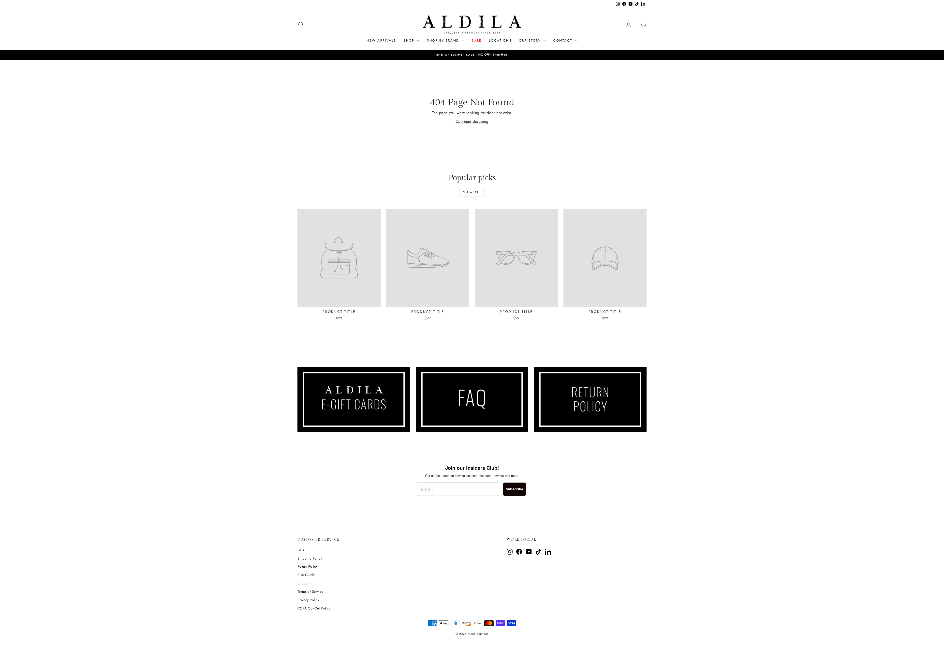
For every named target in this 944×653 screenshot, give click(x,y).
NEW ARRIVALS (381, 40)
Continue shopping (472, 121)
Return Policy (307, 566)
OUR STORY (530, 40)
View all (472, 192)
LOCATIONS (500, 40)
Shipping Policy (309, 558)
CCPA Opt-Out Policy (313, 608)
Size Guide (306, 574)
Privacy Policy (308, 599)
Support (303, 583)
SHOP (410, 40)
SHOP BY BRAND (444, 40)
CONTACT (563, 40)
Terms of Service (310, 591)
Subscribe (514, 489)
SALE (476, 40)
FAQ (300, 549)
